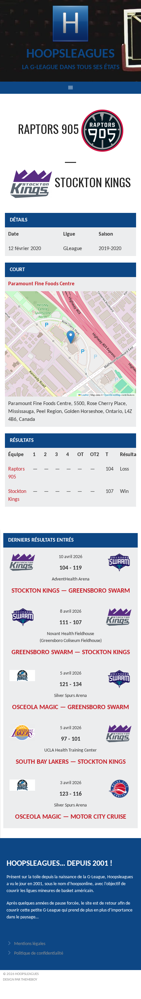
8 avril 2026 (70, 611)
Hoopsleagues (70, 54)
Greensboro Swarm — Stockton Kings (70, 652)
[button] (71, 337)
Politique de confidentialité (38, 953)
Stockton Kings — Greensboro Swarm (70, 591)
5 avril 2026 (70, 673)
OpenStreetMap (112, 395)
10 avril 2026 (70, 556)
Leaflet (85, 395)
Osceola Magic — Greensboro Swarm (70, 707)
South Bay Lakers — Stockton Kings (71, 762)
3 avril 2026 (70, 783)
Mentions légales (29, 943)
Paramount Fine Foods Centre (41, 284)
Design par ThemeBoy (20, 980)
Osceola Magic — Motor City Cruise (70, 817)
